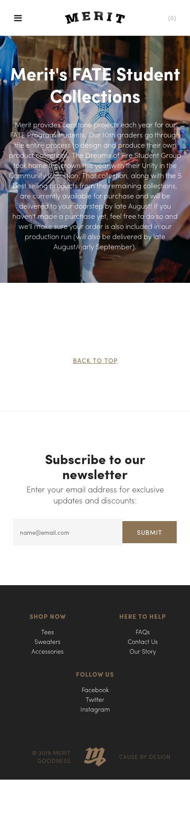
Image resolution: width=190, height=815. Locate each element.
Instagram (95, 709)
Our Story (142, 651)
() (172, 18)
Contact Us (143, 641)
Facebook (95, 689)
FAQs (143, 631)
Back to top (95, 360)
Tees (47, 631)
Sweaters (47, 641)
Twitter (95, 699)
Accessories (47, 651)
